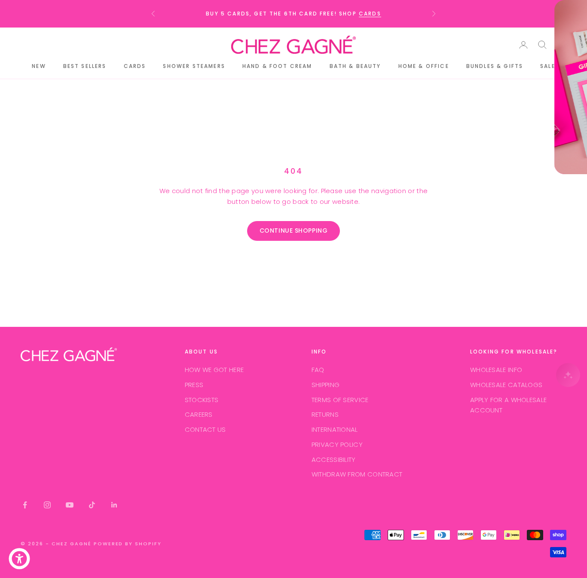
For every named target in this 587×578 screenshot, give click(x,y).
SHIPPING (325, 384)
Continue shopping (294, 230)
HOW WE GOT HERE (214, 369)
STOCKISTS (202, 399)
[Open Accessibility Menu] (19, 558)
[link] (558, 14)
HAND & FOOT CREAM (277, 66)
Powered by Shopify (128, 543)
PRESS (194, 384)
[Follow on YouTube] (69, 505)
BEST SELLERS (85, 66)
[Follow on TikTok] (92, 505)
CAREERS (199, 414)
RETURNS (325, 414)
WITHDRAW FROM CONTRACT (357, 474)
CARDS (370, 13)
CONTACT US (205, 429)
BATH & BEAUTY (355, 66)
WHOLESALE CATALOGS (506, 384)
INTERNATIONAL (335, 429)
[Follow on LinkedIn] (114, 505)
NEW (39, 66)
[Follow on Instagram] (47, 505)
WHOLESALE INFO (496, 369)
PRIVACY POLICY (337, 444)
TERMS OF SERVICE (340, 399)
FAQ (318, 369)
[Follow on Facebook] (25, 505)
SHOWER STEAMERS (194, 66)
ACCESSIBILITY (334, 459)
